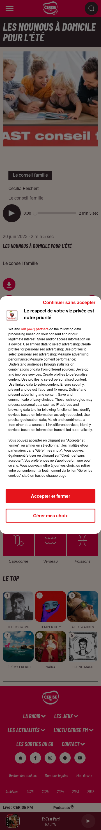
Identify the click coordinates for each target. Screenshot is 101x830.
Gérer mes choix (50, 515)
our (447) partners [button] (35, 328)
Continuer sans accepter (69, 302)
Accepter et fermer (50, 496)
